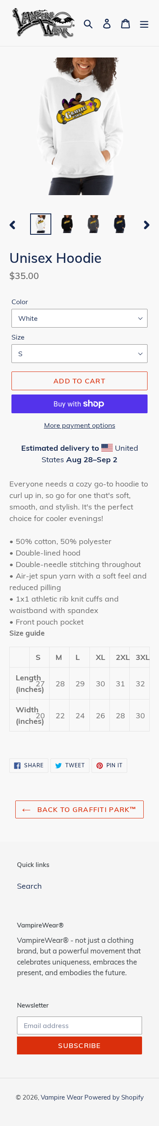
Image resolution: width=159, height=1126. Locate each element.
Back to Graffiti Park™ (86, 809)
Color (19, 301)
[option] (41, 224)
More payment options (79, 425)
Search (29, 886)
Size (18, 337)
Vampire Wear (62, 1097)
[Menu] (144, 23)
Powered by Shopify (114, 1097)
